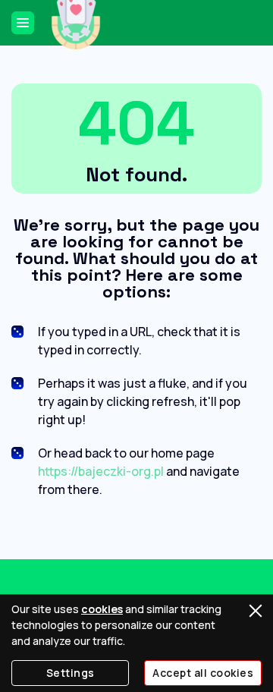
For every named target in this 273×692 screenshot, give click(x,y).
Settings (70, 672)
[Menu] (22, 22)
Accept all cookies (202, 672)
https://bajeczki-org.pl (101, 471)
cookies (102, 609)
